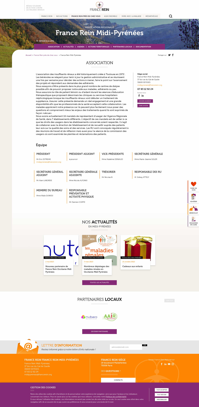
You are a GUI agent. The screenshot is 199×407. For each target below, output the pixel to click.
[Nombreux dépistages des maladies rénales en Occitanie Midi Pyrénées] (99, 250)
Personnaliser (162, 399)
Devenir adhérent (145, 101)
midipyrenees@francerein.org (149, 85)
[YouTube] (169, 364)
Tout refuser (161, 394)
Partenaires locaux (122, 47)
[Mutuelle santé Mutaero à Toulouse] (89, 317)
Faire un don (143, 105)
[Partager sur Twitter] (169, 55)
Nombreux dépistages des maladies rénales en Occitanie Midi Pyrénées (96, 269)
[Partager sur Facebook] (173, 55)
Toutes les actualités (99, 283)
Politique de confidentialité (116, 397)
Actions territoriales (98, 47)
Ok (144, 345)
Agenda (80, 47)
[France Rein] (99, 6)
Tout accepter (162, 390)
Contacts (118, 380)
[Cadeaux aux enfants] (138, 250)
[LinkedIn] (142, 95)
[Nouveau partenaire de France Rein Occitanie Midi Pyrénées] (61, 250)
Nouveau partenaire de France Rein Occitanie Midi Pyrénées (58, 269)
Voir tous (169, 300)
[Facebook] (139, 95)
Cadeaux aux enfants (132, 266)
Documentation (143, 47)
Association (54, 47)
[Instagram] (173, 364)
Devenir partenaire (99, 331)
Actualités (68, 47)
